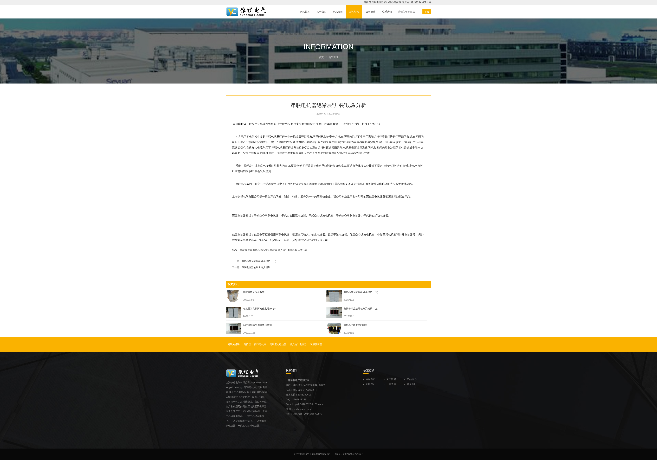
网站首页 (370, 379)
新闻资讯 (370, 384)
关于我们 (391, 379)
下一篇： (251, 267)
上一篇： (255, 261)
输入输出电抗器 (410, 2)
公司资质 (391, 384)
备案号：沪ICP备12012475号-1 (349, 454)
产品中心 (411, 379)
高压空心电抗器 (392, 2)
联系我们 (411, 384)
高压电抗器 (378, 2)
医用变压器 (425, 2)
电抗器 (367, 2)
